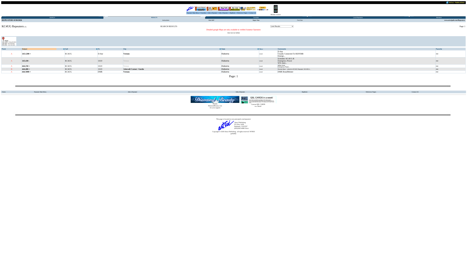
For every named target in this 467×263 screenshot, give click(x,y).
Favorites (203, 13)
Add (437, 54)
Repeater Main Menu (193, 13)
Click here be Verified (233, 33)
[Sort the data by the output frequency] (64, 49)
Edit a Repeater (223, 13)
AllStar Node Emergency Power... (284, 66)
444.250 (4, 45)
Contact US (252, 13)
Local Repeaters (358, 17)
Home (4, 92)
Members (439, 17)
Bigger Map (256, 20)
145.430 (4, 43)
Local (260, 54)
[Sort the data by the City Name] (220, 49)
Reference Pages (242, 13)
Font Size (300, 20)
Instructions (165, 20)
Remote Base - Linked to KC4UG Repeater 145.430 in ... (294, 69)
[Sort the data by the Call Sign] (96, 49)
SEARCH (52, 17)
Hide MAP (211, 20)
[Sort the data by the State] (258, 49)
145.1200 (5, 42)
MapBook (232, 13)
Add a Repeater (212, 13)
